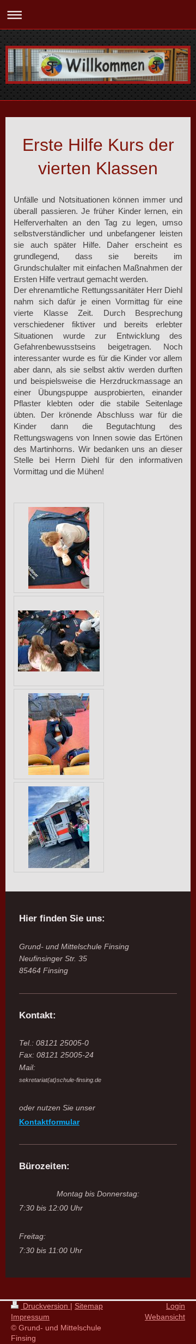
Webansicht (165, 1316)
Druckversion (45, 1306)
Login (175, 1306)
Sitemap (89, 1306)
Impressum (30, 1316)
